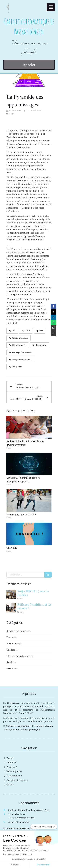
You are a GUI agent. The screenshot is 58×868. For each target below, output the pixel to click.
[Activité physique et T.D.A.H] (29, 500)
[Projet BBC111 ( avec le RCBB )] (11, 594)
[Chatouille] (29, 534)
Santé (9, 662)
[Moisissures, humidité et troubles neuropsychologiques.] (29, 464)
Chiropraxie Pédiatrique (18, 656)
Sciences (10, 649)
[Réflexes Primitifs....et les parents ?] (11, 608)
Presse (9, 637)
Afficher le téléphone (18, 822)
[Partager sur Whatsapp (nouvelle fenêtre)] (53, 322)
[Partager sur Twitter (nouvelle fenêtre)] (53, 312)
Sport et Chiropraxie (16, 631)
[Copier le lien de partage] (53, 333)
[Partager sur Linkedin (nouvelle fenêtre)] (53, 317)
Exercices (11, 668)
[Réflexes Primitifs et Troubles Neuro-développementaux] (29, 427)
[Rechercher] (48, 575)
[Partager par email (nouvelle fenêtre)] (53, 328)
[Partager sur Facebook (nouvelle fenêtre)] (53, 306)
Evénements (12, 643)
